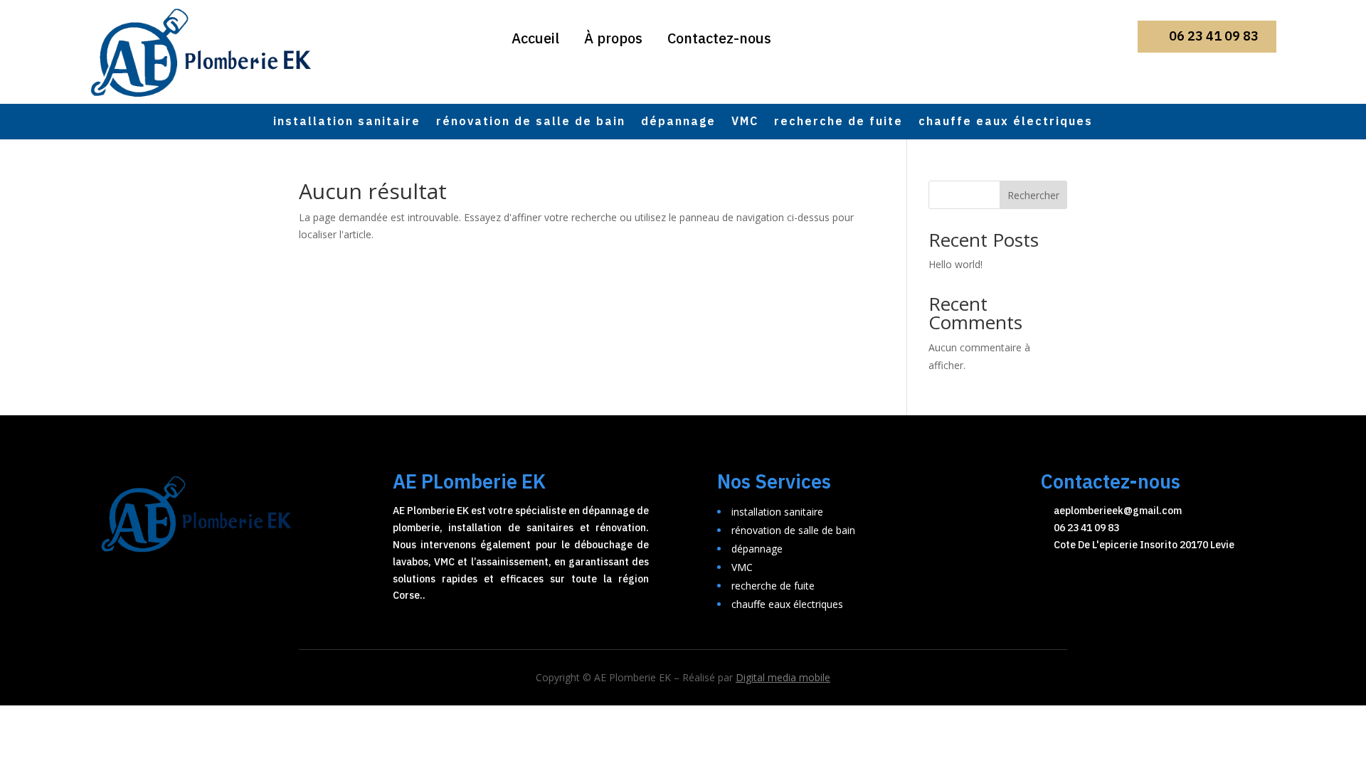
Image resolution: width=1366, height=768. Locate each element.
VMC (744, 123)
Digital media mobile (783, 677)
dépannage (678, 123)
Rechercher (1033, 195)
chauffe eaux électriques (1005, 123)
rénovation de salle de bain (530, 123)
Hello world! (955, 264)
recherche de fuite (838, 123)
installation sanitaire (346, 123)
